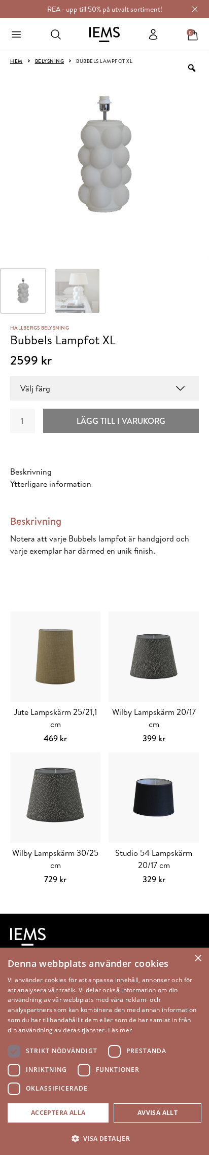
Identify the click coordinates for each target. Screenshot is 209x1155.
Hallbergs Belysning (39, 327)
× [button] (197, 958)
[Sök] (56, 34)
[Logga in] (153, 34)
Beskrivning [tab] (31, 471)
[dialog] (104, 1051)
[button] (104, 1138)
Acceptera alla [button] (58, 1112)
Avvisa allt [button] (157, 1112)
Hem (16, 60)
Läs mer (120, 1030)
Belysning (49, 60)
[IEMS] (104, 34)
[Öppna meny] (16, 34)
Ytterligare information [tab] (50, 483)
